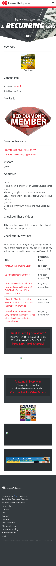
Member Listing (9, 526)
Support (5, 516)
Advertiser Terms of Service (15, 499)
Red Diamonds (8, 522)
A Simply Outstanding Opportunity (20, 154)
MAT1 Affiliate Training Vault (17, 265)
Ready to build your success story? (20, 150)
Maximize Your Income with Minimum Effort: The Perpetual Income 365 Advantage (19, 302)
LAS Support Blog (10, 529)
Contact (5, 509)
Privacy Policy (8, 506)
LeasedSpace (18, 3)
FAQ (4, 512)
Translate (22, 496)
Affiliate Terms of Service (13, 502)
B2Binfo (18, 86)
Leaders (5, 519)
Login (4, 536)
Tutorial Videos (9, 532)
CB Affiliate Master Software (17, 274)
